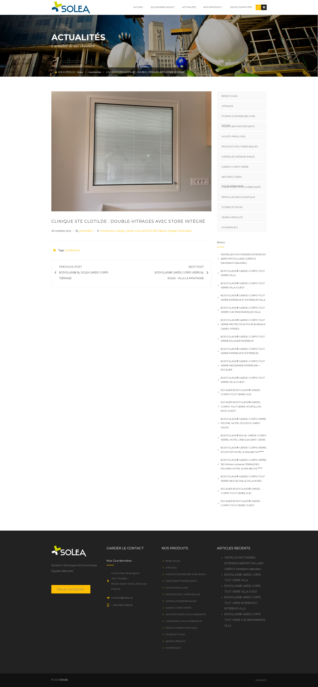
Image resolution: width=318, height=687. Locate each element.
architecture (73, 250)
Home (80, 72)
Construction (94, 72)
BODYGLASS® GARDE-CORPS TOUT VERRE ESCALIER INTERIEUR (243, 338)
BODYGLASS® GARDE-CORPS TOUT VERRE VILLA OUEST (243, 285)
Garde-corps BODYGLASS (141, 230)
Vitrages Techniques (179, 230)
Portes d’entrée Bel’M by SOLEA (238, 118)
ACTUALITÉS (189, 7)
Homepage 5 (230, 227)
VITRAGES (227, 106)
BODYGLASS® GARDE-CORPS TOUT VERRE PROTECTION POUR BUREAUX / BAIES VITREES (243, 324)
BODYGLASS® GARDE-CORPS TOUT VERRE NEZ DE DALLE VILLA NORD (243, 478)
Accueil (138, 7)
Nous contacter (241, 7)
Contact (261, 680)
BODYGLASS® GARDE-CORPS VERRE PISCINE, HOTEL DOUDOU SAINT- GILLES (243, 423)
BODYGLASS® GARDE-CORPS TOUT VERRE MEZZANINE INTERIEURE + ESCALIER (243, 365)
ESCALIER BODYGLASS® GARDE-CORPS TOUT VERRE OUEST (241, 503)
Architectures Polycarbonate (233, 178)
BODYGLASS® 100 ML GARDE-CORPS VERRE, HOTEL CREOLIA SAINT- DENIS (243, 437)
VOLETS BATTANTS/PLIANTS (238, 126)
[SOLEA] (70, 7)
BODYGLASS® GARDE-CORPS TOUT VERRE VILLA (243, 273)
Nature (162, 230)
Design (120, 230)
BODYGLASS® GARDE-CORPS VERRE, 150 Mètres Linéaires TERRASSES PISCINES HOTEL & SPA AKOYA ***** (244, 464)
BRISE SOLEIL (230, 95)
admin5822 (86, 230)
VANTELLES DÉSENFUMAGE (238, 156)
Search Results (232, 217)
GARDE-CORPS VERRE (235, 166)
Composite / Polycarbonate (241, 186)
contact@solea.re (122, 597)
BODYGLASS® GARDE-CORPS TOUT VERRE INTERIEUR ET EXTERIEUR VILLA (243, 297)
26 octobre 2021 (61, 230)
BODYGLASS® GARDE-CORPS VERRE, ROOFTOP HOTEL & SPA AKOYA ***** (244, 449)
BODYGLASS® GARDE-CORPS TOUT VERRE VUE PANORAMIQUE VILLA (243, 309)
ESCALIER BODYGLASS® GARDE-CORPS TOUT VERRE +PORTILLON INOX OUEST (241, 406)
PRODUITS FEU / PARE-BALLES (240, 146)
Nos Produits (212, 7)
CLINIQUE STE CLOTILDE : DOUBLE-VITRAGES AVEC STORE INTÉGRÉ (128, 221)
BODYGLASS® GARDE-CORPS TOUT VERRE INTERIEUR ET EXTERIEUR (243, 351)
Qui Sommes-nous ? (163, 7)
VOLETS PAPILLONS (233, 136)
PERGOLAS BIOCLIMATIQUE (238, 197)
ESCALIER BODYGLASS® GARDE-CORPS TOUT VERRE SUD (241, 392)
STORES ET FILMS (232, 207)
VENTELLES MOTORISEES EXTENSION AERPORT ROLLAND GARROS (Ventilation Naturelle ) (243, 258)
